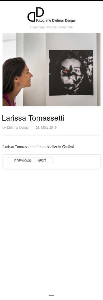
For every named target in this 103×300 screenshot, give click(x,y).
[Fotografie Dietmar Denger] (51, 15)
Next (42, 160)
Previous (22, 160)
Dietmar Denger (18, 127)
